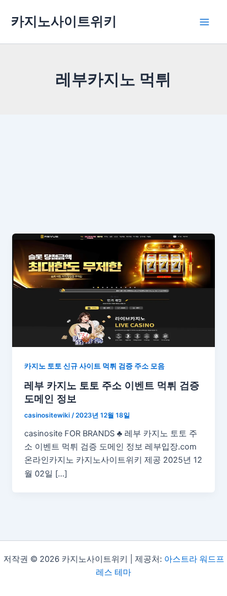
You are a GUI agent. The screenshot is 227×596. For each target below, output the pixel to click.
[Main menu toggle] (204, 22)
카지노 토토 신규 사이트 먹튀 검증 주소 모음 (94, 366)
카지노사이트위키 (64, 21)
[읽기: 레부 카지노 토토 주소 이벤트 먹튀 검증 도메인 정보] (113, 290)
